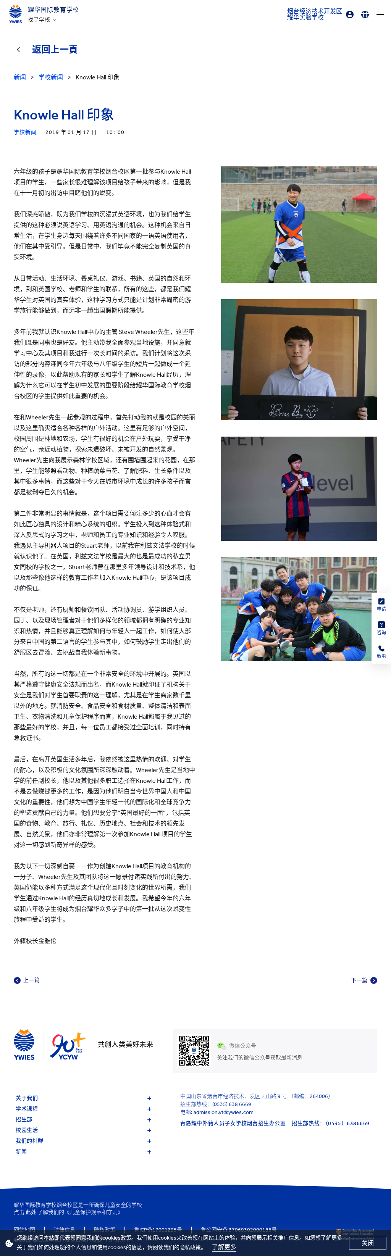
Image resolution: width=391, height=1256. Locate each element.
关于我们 (27, 1098)
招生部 (24, 1119)
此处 (31, 1212)
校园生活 (27, 1130)
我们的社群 (30, 1141)
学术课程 (27, 1109)
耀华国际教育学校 (53, 9)
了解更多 (224, 1247)
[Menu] (380, 14)
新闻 (21, 1151)
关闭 (368, 1243)
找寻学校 (39, 20)
